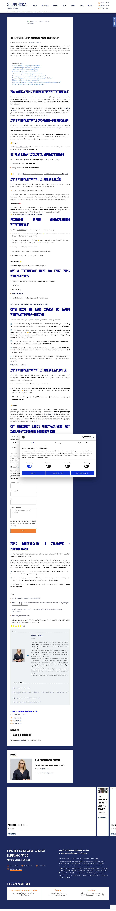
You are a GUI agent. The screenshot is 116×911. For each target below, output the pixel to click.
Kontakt (90, 6)
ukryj (21, 63)
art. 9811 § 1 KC (35, 99)
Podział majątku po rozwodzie (96, 873)
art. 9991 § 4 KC (22, 147)
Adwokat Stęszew (99, 866)
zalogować (20, 740)
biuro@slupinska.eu (20, 714)
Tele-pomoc (45, 6)
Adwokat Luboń (99, 861)
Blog (64, 6)
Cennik (73, 6)
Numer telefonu (15, 491)
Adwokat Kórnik (77, 861)
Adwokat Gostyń (65, 868)
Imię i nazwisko (15, 483)
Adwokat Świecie (64, 866)
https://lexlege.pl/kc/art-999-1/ (20, 616)
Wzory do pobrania (65, 878)
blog (18, 12)
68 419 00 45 (105, 6)
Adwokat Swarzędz (77, 868)
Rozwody (56, 6)
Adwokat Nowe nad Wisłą (67, 863)
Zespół (81, 6)
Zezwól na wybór (58, 473)
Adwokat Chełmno (64, 859)
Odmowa (33, 473)
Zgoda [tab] (32, 443)
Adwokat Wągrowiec (87, 870)
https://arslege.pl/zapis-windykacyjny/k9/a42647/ (26, 598)
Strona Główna (11, 12)
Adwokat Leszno (88, 861)
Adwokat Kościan (89, 868)
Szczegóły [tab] (58, 443)
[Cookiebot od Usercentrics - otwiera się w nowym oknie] (83, 437)
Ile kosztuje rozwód (101, 875)
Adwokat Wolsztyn (100, 870)
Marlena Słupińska (35, 42)
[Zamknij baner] (93, 437)
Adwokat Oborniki (87, 866)
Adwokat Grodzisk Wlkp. (91, 859)
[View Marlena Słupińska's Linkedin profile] (28, 655)
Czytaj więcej (12, 834)
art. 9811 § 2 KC (21, 230)
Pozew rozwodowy (88, 875)
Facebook (114, 22)
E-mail (12, 499)
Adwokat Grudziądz (65, 861)
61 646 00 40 (105, 3)
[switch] (46, 466)
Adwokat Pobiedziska (101, 868)
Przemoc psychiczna (79, 873)
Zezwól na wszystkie (82, 473)
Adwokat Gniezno (77, 859)
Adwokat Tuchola (76, 866)
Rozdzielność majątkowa (73, 875)
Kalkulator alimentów (65, 873)
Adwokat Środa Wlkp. (97, 863)
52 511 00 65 (105, 8)
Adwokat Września (65, 870)
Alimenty (61, 875)
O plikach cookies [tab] (83, 443)
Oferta (35, 6)
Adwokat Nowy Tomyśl (83, 863)
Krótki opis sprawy (15, 507)
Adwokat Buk (76, 870)
